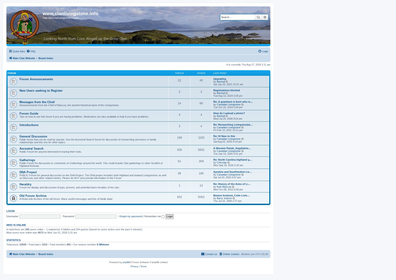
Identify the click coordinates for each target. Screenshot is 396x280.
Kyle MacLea (224, 186)
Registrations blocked (226, 90)
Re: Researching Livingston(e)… (233, 124)
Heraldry (25, 184)
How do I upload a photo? (229, 113)
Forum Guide (28, 113)
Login (10, 211)
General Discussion (33, 136)
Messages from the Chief (37, 102)
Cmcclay (222, 162)
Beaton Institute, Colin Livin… (231, 195)
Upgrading (219, 78)
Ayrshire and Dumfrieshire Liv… (232, 171)
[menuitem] (31, 51)
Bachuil (221, 81)
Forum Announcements (36, 79)
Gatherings (27, 160)
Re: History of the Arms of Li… (231, 184)
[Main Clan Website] (25, 27)
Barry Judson (224, 198)
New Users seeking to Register (41, 90)
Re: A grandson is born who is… (233, 101)
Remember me (153, 216)
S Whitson (103, 244)
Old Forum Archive (33, 196)
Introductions (28, 125)
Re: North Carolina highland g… (232, 159)
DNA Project (28, 172)
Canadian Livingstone (229, 104)
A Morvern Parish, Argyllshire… (232, 148)
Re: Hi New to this (224, 136)
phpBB (126, 262)
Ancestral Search (31, 148)
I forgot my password (130, 216)
